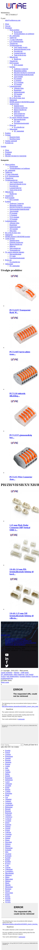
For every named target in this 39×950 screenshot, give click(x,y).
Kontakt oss (9, 143)
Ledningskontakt (15, 86)
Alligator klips (19, 88)
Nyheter (8, 135)
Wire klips (17, 96)
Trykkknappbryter (16, 45)
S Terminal (17, 80)
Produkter (8, 28)
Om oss (7, 26)
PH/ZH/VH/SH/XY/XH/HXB (24, 73)
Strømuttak (13, 100)
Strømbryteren (19, 106)
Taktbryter (13, 38)
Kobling (12, 67)
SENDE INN (5, 635)
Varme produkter (6, 672)
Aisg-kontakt (18, 76)
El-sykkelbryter (19, 127)
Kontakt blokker (25, 676)
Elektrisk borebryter (20, 108)
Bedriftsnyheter (15, 139)
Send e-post (5, 682)
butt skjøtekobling (12, 676)
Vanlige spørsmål (11, 141)
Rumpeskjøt (18, 32)
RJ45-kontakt (14, 63)
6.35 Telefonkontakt (16, 41)
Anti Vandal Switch (20, 47)
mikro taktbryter (19, 674)
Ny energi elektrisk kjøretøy (19, 117)
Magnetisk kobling (20, 71)
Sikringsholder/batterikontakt (24, 75)
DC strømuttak (15, 36)
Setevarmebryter (19, 113)
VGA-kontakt (18, 82)
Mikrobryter (14, 57)
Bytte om (13, 125)
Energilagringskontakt (21, 123)
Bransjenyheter (15, 137)
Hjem (7, 24)
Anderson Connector (21, 69)
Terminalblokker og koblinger (24, 34)
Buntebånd (17, 90)
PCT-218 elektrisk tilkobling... (17, 394)
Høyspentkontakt (20, 119)
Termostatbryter (19, 115)
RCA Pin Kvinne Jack (17, 98)
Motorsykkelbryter (20, 110)
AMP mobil (25, 672)
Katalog (8, 133)
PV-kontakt (18, 78)
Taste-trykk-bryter (20, 55)
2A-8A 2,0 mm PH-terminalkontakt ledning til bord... (21, 571)
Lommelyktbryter (20, 53)
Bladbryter (17, 59)
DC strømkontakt (7, 674)
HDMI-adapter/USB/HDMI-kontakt (22, 102)
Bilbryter (17, 112)
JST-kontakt (18, 94)
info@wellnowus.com (12, 20)
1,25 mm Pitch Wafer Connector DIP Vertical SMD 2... (20, 527)
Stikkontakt (13, 129)
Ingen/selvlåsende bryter (22, 49)
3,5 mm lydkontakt (16, 39)
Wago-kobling (14, 30)
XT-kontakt (18, 84)
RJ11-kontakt (18, 65)
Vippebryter (14, 43)
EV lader (17, 121)
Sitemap (16, 672)
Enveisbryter (18, 51)
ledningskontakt (19, 92)
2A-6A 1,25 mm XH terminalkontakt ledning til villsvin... (21, 615)
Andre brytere (14, 104)
